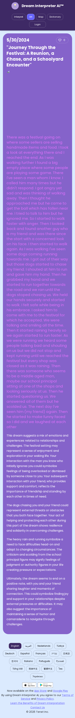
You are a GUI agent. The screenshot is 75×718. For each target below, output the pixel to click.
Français (41, 653)
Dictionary (55, 16)
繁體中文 (48, 668)
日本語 (66, 653)
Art (30, 16)
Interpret (18, 16)
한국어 (14, 661)
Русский (60, 661)
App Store (40, 691)
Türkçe (60, 645)
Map (40, 16)
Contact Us (37, 707)
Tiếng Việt (18, 668)
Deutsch (9, 653)
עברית (54, 653)
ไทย (60, 668)
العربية (28, 645)
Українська (38, 676)
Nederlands (44, 645)
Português (44, 661)
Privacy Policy (45, 699)
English (15, 645)
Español (25, 653)
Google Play (60, 691)
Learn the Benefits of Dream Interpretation (37, 703)
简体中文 (33, 668)
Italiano (28, 661)
